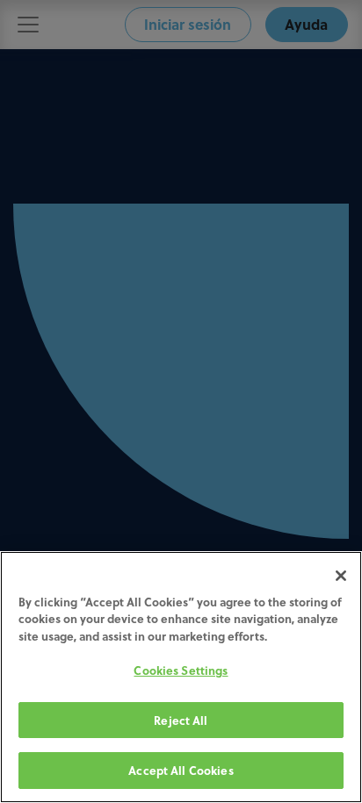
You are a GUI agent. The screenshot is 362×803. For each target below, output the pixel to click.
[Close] (341, 575)
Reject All (180, 720)
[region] (181, 677)
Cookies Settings (181, 670)
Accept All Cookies (180, 770)
